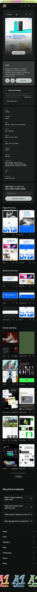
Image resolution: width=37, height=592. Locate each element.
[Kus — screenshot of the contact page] (26, 249)
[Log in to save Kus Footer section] (33, 319)
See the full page (18, 53)
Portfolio (22, 286)
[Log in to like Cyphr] (13, 384)
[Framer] (10, 457)
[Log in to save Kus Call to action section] (16, 319)
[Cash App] (26, 429)
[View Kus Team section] (10, 295)
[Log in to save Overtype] (33, 384)
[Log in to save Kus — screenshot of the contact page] (33, 262)
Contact (21, 262)
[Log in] (29, 6)
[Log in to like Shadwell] (8, 440)
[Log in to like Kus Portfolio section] (30, 286)
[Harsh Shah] (26, 401)
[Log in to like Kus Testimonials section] (30, 303)
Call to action (7, 320)
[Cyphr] (10, 373)
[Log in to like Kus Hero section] (13, 286)
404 (4, 234)
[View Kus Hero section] (10, 278)
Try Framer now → (12, 101)
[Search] (21, 6)
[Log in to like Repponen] (30, 468)
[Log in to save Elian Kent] (12, 356)
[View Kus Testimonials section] (26, 295)
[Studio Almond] (26, 344)
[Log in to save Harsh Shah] (33, 412)
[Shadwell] (10, 429)
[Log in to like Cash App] (30, 440)
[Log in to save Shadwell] (12, 440)
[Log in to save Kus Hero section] (16, 286)
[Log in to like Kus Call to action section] (13, 319)
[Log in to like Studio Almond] (30, 356)
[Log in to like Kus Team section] (13, 303)
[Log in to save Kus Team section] (16, 303)
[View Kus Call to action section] (10, 312)
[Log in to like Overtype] (30, 384)
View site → (23, 80)
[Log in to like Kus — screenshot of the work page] (13, 262)
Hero (4, 286)
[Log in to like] (7, 80)
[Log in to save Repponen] (33, 468)
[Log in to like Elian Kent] (8, 356)
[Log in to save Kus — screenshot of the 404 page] (16, 234)
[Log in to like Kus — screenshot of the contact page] (30, 262)
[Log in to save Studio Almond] (33, 356)
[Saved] (25, 6)
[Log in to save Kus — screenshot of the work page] (16, 262)
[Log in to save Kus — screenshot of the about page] (33, 234)
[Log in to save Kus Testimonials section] (33, 303)
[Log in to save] (12, 80)
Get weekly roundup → (18, 198)
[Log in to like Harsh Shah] (30, 412)
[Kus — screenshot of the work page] (10, 249)
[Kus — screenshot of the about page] (26, 221)
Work (4, 262)
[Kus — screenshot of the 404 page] (10, 221)
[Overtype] (26, 373)
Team (4, 303)
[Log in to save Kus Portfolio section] (33, 286)
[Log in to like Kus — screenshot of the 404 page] (13, 234)
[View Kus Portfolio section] (26, 278)
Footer (21, 320)
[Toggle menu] (33, 6)
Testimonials (23, 303)
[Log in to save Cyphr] (16, 384)
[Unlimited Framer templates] (10, 401)
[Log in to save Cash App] (33, 440)
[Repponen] (26, 457)
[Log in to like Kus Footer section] (30, 319)
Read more (27, 97)
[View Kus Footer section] (26, 312)
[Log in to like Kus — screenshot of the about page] (30, 234)
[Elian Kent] (10, 345)
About (21, 234)
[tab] (16, 14)
